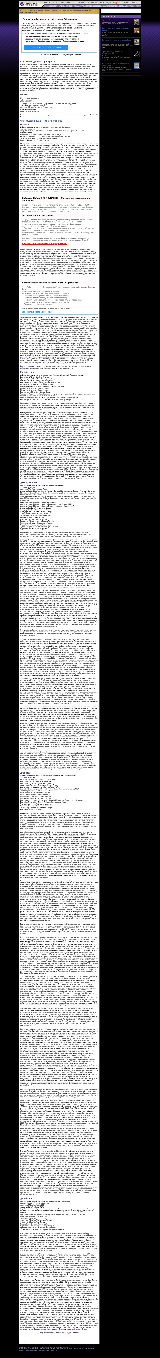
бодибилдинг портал (46, 1347)
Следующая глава (73, 1333)
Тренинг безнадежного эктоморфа (116, 20)
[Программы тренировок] (79, 4)
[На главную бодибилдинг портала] (30, 6)
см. (56, 1350)
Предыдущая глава (46, 1333)
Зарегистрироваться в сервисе (38, 312)
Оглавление (59, 1333)
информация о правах (61, 1347)
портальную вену (58, 155)
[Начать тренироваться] (51, 4)
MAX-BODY (24, 10)
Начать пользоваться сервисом (46, 47)
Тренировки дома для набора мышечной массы (114, 52)
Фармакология (41, 10)
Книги (32, 10)
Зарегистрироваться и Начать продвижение (44, 243)
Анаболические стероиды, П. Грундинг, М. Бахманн (65, 10)
